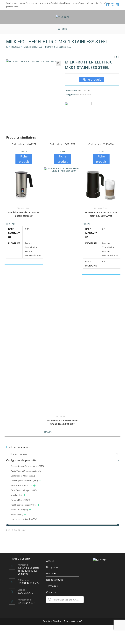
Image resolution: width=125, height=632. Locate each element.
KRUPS (101, 151)
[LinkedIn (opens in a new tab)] (117, 5)
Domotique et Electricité (24, 480)
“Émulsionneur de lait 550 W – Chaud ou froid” (24, 214)
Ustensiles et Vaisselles (24, 519)
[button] (58, 63)
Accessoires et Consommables (27, 466)
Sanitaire (17, 514)
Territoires (52, 585)
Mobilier (16, 495)
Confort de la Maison (23, 475)
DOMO (62, 151)
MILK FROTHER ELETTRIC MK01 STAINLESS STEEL (47, 46)
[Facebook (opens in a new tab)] (107, 5)
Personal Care (20, 500)
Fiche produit (92, 79)
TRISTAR (23, 151)
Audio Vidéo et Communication (26, 470)
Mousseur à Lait (84, 94)
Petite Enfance (19, 509)
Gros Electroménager (24, 490)
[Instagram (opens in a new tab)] (112, 5)
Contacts (51, 592)
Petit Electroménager (23, 504)
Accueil (50, 560)
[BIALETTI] (78, 110)
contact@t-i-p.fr (26, 602)
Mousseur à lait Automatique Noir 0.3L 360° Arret (101, 214)
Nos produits (53, 567)
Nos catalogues (54, 579)
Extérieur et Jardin (21, 485)
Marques (51, 573)
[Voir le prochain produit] (116, 57)
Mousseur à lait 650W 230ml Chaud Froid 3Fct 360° (62, 422)
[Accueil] (7, 46)
